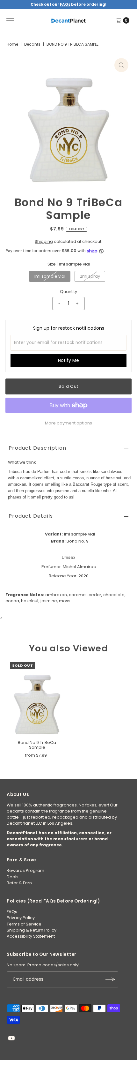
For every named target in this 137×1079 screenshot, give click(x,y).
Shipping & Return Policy (31, 930)
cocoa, (12, 600)
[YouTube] (11, 1039)
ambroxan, (56, 594)
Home (12, 44)
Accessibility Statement (31, 936)
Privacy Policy (21, 917)
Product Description (37, 448)
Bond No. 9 (78, 541)
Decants (32, 44)
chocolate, (114, 594)
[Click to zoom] (121, 65)
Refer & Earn (19, 883)
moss (64, 600)
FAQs (12, 911)
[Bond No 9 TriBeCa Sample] (37, 699)
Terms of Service (24, 924)
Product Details (31, 516)
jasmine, (49, 600)
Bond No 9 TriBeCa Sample (37, 745)
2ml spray (90, 276)
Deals (12, 877)
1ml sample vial (49, 276)
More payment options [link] (68, 423)
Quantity (68, 291)
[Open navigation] (10, 20)
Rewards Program (25, 870)
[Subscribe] (110, 979)
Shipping (44, 241)
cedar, (95, 594)
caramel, (78, 594)
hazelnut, (30, 600)
